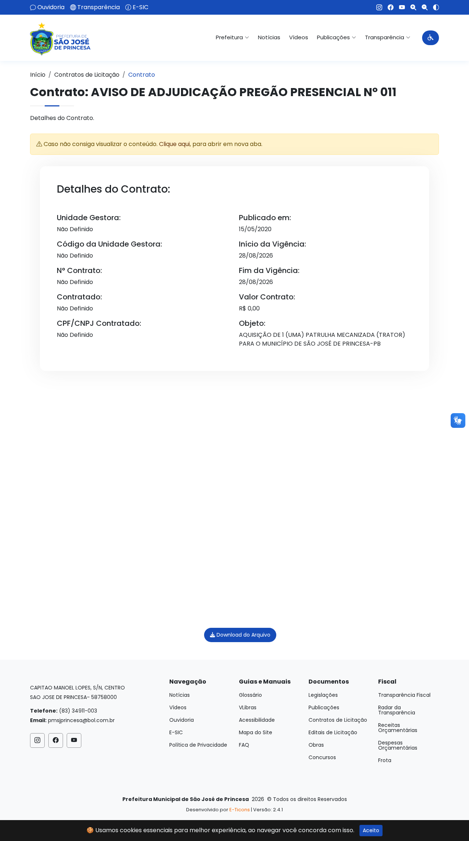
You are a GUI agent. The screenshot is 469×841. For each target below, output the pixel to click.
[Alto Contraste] (433, 7)
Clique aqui (174, 144)
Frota (384, 760)
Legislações (323, 695)
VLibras (247, 707)
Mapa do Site (255, 732)
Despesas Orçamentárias (397, 745)
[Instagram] (376, 7)
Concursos (322, 757)
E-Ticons (239, 809)
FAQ (244, 744)
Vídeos (298, 37)
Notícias (269, 37)
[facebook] (388, 7)
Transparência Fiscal (404, 695)
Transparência (98, 7)
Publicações (324, 707)
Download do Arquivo (242, 634)
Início (37, 74)
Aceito (371, 830)
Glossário (250, 695)
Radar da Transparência (396, 710)
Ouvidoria (50, 7)
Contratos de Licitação (86, 74)
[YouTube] (399, 7)
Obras (316, 744)
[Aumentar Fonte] (410, 7)
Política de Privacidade (198, 744)
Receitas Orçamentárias (397, 727)
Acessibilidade (257, 719)
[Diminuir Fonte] (422, 7)
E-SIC (140, 7)
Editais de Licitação (333, 732)
